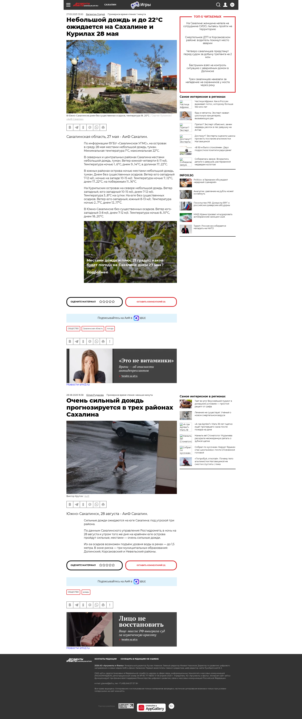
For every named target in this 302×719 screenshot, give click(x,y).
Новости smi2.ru (78, 384)
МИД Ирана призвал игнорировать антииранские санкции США (213, 215)
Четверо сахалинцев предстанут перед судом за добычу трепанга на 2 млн (208, 54)
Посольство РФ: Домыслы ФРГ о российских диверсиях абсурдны (212, 204)
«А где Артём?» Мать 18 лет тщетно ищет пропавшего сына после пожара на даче (214, 427)
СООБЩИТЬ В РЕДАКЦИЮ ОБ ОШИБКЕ (140, 659)
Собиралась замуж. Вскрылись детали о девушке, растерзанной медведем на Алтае (213, 162)
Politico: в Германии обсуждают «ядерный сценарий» (211, 181)
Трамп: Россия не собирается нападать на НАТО (210, 227)
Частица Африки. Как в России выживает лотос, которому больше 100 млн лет (214, 104)
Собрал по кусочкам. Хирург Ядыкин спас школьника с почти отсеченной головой (215, 450)
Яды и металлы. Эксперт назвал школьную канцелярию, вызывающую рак (212, 115)
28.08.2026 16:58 (75, 395)
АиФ (86, 496)
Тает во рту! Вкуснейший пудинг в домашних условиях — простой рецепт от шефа (213, 404)
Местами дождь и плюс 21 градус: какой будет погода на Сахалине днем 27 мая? (125, 262)
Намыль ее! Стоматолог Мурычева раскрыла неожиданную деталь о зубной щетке (213, 438)
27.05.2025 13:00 (74, 14)
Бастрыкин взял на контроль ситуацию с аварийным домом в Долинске (208, 68)
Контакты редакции (106, 659)
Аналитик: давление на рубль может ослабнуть (214, 192)
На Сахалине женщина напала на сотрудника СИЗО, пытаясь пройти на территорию (207, 26)
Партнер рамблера (106, 706)
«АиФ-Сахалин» (75, 119)
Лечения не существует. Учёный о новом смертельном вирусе (213, 414)
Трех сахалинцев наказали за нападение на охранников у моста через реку (208, 82)
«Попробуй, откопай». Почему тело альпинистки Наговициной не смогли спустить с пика (214, 461)
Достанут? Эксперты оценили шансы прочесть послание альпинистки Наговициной (215, 139)
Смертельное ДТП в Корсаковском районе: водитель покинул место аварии (207, 40)
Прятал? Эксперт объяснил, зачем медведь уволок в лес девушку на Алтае (213, 127)
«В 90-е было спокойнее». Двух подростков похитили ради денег (213, 148)
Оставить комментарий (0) (151, 302)
